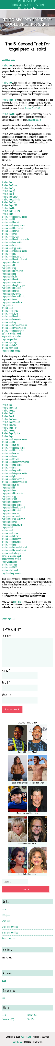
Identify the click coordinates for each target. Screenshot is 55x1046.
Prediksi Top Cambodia (11, 199)
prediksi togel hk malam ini (12, 228)
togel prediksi (7, 305)
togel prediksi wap (9, 299)
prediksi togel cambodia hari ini (14, 325)
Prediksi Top (7, 65)
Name (6, 670)
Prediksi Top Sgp (8, 191)
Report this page (9, 619)
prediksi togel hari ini (10, 222)
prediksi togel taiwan (10, 236)
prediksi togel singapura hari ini (14, 216)
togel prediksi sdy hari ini (12, 282)
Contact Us (17, 1041)
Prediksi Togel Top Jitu (11, 211)
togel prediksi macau (10, 291)
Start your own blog (10, 927)
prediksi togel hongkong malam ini (15, 239)
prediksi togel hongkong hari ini (14, 259)
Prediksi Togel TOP (9, 100)
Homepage (6, 915)
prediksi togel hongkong (11, 316)
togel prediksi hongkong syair (14, 285)
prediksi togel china (9, 245)
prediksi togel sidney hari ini (13, 331)
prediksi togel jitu (9, 254)
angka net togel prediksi (11, 336)
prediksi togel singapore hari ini (14, 251)
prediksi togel (7, 308)
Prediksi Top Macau (9, 185)
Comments (8, 1019)
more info (17, 601)
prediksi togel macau (10, 231)
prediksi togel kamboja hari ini (14, 328)
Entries (32, 1015)
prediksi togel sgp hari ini (12, 248)
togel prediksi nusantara (12, 302)
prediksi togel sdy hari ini (12, 242)
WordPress (32, 1019)
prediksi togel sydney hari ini (13, 225)
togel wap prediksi (9, 339)
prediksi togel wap (9, 234)
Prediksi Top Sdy (8, 188)
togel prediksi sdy (9, 268)
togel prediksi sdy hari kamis (13, 296)
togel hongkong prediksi (11, 350)
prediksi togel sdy (9, 322)
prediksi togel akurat (10, 313)
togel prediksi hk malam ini (12, 271)
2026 (4, 980)
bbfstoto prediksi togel (11, 333)
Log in (4, 909)
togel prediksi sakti (9, 276)
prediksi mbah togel (10, 348)
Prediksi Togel (7, 214)
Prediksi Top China (9, 202)
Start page (6, 921)
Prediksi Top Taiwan (10, 196)
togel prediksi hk (8, 265)
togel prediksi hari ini (10, 262)
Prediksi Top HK (8, 194)
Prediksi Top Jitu (8, 114)
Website (6, 694)
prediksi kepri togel (9, 342)
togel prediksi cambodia (11, 293)
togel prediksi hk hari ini (11, 288)
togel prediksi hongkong (11, 279)
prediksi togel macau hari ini (13, 256)
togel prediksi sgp (9, 273)
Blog (3, 998)
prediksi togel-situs (10, 311)
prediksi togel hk (8, 219)
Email (6, 682)
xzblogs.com (26, 1036)
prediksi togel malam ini (11, 319)
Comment (7, 635)
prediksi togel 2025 (9, 345)
